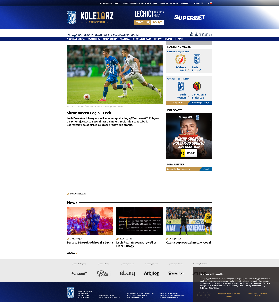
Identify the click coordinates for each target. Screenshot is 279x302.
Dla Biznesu (106, 3)
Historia (179, 39)
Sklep (154, 3)
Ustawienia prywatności (169, 297)
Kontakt (185, 3)
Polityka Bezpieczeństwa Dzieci (172, 295)
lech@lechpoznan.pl (139, 295)
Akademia (125, 39)
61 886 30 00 (149, 294)
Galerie (168, 39)
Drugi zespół (93, 39)
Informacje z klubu (142, 39)
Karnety (145, 3)
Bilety (117, 3)
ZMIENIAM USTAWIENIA (209, 288)
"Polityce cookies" (219, 286)
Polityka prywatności (169, 294)
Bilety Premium (130, 3)
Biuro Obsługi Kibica (135, 297)
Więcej (71, 252)
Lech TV (158, 39)
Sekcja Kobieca (110, 39)
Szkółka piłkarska (169, 3)
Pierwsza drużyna (76, 39)
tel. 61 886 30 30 (105, 297)
